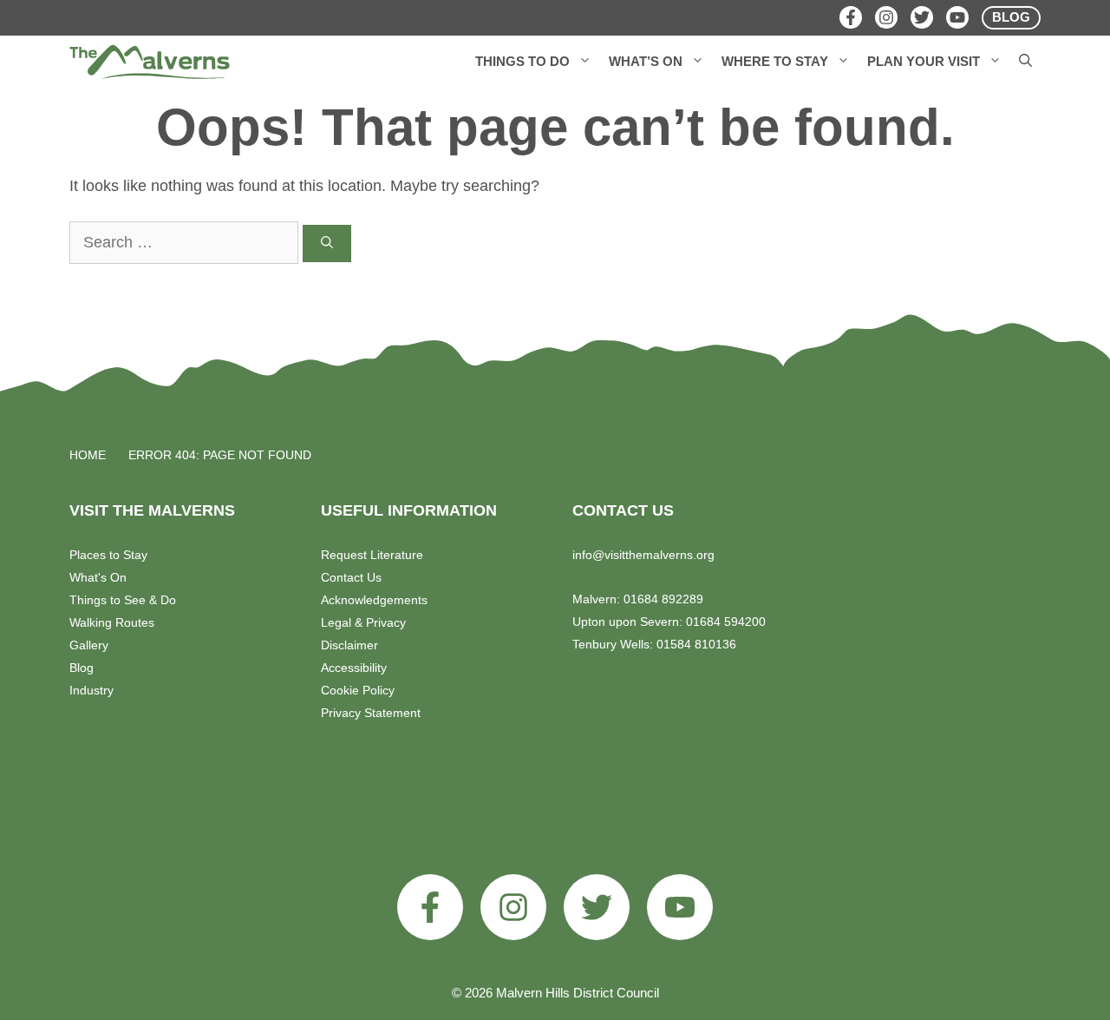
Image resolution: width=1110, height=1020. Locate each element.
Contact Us (351, 577)
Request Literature (372, 555)
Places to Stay (108, 555)
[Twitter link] (597, 907)
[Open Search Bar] (1025, 62)
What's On (98, 577)
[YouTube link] (680, 907)
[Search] (327, 243)
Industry (91, 690)
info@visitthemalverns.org (643, 555)
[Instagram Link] (886, 17)
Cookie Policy (358, 690)
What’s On (645, 61)
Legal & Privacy (363, 622)
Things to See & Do (122, 600)
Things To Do (522, 61)
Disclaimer (349, 645)
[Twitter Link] (922, 17)
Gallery (88, 645)
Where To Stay (775, 61)
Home (87, 455)
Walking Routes (111, 622)
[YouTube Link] (957, 17)
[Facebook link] (430, 907)
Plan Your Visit (923, 61)
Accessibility (354, 668)
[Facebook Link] (850, 17)
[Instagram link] (513, 907)
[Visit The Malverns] (149, 62)
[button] (585, 62)
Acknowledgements (374, 600)
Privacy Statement (371, 713)
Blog (81, 668)
